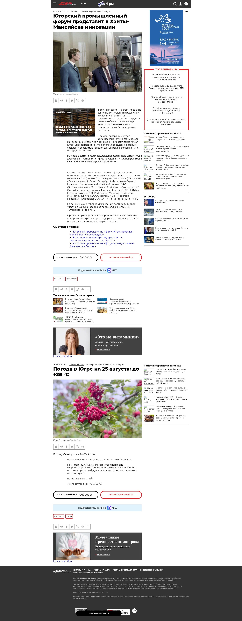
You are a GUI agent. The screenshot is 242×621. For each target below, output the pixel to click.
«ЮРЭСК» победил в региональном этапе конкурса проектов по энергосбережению (79, 319)
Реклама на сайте (102, 570)
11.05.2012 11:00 (59, 11)
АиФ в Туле (76, 440)
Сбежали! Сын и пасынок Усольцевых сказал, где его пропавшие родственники (172, 148)
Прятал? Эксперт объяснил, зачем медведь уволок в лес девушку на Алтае (171, 371)
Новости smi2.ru (62, 356)
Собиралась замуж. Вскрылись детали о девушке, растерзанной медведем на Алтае (170, 408)
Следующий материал (99, 613)
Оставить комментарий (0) (121, 257)
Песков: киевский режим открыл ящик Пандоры (169, 201)
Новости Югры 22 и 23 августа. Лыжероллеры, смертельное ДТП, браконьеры (166, 88)
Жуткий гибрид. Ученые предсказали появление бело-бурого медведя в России (172, 158)
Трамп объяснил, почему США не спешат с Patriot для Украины (169, 238)
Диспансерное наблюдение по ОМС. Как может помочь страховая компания (166, 122)
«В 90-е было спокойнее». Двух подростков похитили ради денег (171, 138)
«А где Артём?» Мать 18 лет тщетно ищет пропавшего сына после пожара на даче (171, 176)
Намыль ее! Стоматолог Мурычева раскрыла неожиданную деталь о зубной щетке (171, 381)
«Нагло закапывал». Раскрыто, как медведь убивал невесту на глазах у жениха (171, 390)
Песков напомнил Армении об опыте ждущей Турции (171, 220)
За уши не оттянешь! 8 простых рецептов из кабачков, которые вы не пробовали (172, 185)
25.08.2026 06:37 (60, 365)
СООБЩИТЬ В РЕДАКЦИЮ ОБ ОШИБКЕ (88, 573)
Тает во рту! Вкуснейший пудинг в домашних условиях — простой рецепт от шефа (171, 418)
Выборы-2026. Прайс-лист (151, 570)
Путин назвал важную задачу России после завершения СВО (171, 229)
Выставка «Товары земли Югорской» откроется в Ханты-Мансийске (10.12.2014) (78, 310)
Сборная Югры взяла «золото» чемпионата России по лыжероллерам (166, 99)
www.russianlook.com (68, 94)
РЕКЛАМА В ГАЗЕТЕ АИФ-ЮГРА (125, 570)
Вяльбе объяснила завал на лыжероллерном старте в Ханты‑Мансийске (166, 77)
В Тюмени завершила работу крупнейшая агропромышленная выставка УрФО (96, 239)
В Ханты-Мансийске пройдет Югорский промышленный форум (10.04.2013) (80, 301)
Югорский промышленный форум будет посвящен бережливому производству (101, 233)
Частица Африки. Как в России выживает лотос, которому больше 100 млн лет (171, 399)
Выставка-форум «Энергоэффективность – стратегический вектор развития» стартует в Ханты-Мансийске (118, 302)
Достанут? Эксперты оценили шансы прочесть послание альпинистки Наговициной (172, 167)
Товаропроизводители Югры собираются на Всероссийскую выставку (123, 310)
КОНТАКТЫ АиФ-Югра (81, 570)
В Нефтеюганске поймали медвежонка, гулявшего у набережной (166, 110)
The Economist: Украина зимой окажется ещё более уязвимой (168, 210)
